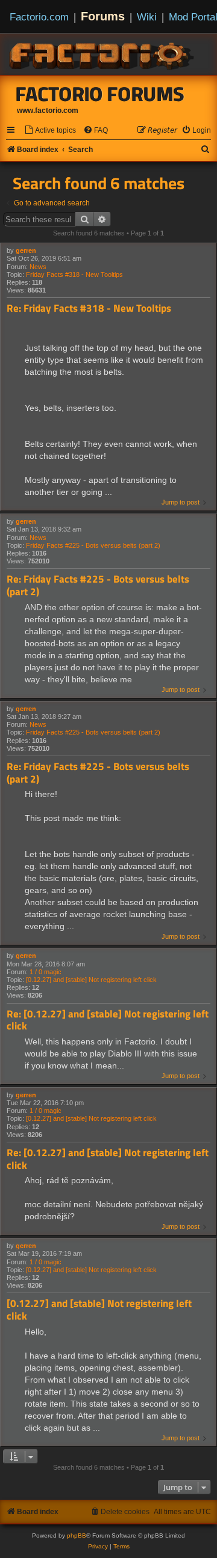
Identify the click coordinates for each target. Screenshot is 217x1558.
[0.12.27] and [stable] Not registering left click (91, 979)
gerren (26, 250)
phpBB (76, 1535)
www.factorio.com (47, 110)
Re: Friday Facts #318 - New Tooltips (89, 308)
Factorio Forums (100, 94)
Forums (103, 16)
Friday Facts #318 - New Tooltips (74, 274)
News (38, 266)
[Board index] (102, 54)
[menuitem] (50, 131)
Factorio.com (39, 16)
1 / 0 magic (45, 971)
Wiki (147, 16)
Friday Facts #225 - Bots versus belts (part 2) (93, 545)
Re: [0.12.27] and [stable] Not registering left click (108, 1020)
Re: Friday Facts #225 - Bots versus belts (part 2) (98, 585)
